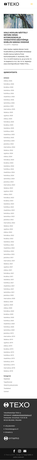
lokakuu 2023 (8, 188)
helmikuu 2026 (9, 100)
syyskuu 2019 (8, 343)
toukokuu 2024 (9, 166)
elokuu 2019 (8, 346)
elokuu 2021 (8, 270)
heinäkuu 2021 (9, 273)
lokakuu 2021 (8, 264)
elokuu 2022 (8, 232)
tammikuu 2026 (9, 103)
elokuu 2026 (8, 81)
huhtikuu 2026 (9, 93)
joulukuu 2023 (9, 182)
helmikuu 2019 (9, 361)
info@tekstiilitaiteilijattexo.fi (22, 415)
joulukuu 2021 (9, 257)
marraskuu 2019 (9, 336)
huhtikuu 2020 (9, 321)
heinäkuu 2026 (9, 84)
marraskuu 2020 (9, 298)
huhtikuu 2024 (9, 169)
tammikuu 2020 (9, 330)
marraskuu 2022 (9, 223)
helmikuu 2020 (9, 327)
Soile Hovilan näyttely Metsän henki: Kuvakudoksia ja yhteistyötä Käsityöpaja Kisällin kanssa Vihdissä (16, 37)
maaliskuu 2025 (9, 134)
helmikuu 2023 (9, 213)
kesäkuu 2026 (8, 87)
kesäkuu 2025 (8, 125)
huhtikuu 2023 (9, 207)
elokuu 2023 (8, 194)
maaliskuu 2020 (9, 324)
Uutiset (6, 391)
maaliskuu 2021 (9, 286)
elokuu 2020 (8, 308)
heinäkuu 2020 (9, 311)
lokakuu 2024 (8, 150)
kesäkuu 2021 (8, 276)
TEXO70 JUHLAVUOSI (11, 385)
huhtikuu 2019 (9, 355)
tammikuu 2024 (9, 179)
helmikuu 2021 (9, 289)
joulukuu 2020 (9, 295)
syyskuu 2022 (8, 229)
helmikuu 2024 (9, 175)
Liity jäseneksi (10, 426)
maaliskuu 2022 (9, 248)
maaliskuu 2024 (9, 172)
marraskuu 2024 (9, 147)
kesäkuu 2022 (8, 238)
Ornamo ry (9, 432)
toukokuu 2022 (9, 242)
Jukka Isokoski (18, 457)
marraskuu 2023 (9, 185)
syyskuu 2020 (8, 305)
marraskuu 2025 (9, 109)
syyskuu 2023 (8, 191)
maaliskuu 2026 (9, 97)
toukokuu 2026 (9, 90)
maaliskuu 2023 (9, 210)
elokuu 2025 (8, 119)
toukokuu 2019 (9, 352)
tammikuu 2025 (9, 141)
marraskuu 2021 (9, 261)
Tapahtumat (8, 382)
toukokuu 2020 (9, 317)
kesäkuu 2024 (8, 163)
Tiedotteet (7, 388)
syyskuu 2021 (8, 267)
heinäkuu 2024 (9, 160)
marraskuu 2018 (9, 368)
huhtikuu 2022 (9, 245)
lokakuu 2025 (8, 112)
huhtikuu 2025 (9, 131)
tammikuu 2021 (9, 292)
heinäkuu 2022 (9, 235)
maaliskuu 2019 (9, 358)
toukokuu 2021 (9, 279)
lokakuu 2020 (8, 302)
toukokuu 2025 (9, 128)
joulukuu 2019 (9, 333)
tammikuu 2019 (9, 365)
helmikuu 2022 (9, 251)
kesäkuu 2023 (8, 201)
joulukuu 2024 (9, 144)
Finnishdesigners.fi (11, 429)
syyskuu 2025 (8, 115)
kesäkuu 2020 (8, 314)
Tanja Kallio (27, 455)
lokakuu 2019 (8, 339)
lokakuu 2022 (8, 226)
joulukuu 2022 (9, 220)
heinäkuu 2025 (9, 122)
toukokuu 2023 (9, 204)
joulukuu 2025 (9, 106)
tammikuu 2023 (9, 216)
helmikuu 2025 (9, 137)
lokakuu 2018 (8, 371)
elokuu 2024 (8, 156)
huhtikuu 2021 (9, 283)
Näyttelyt (15, 45)
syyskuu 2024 (8, 153)
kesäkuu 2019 (8, 349)
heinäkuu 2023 (9, 198)
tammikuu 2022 (9, 254)
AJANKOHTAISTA (10, 72)
